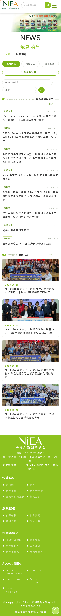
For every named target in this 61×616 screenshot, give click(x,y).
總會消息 (11, 63)
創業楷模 (11, 515)
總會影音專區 (14, 540)
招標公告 (30, 63)
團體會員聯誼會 (15, 496)
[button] (54, 5)
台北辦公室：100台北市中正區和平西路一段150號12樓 (30, 466)
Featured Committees (38, 581)
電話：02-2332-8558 (31, 453)
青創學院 (11, 490)
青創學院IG (13, 552)
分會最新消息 (30, 72)
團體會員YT (37, 552)
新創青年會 (36, 490)
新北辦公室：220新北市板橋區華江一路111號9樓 (30, 459)
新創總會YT (13, 546)
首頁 (8, 54)
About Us (36, 570)
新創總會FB (37, 540)
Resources (13, 579)
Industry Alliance (11, 590)
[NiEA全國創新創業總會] (10, 5)
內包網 (10, 485)
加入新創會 (36, 496)
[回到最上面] (55, 610)
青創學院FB (37, 546)
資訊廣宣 (49, 63)
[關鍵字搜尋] (41, 90)
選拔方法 (11, 521)
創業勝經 (35, 515)
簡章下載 (35, 521)
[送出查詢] (48, 5)
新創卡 (34, 485)
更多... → (54, 103)
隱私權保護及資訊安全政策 (30, 611)
